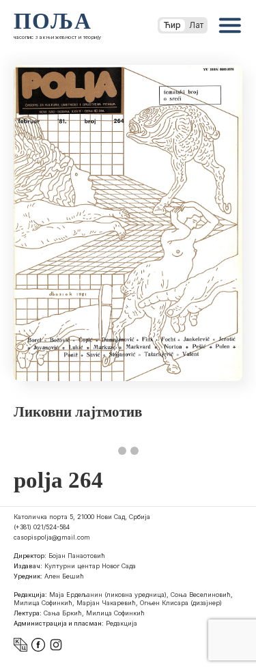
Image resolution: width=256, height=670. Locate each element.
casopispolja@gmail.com (52, 537)
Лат (196, 25)
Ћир (172, 25)
